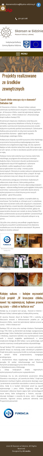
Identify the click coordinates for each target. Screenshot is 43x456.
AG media (26, 451)
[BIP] (7, 10)
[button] (3, 8)
